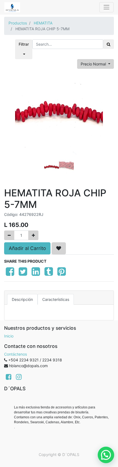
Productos (18, 23)
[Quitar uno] (9, 235)
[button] (12, 124)
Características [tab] (55, 299)
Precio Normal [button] (94, 64)
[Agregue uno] (33, 235)
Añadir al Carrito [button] (27, 248)
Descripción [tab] (22, 299)
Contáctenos (15, 354)
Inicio (8, 336)
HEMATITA (43, 23)
